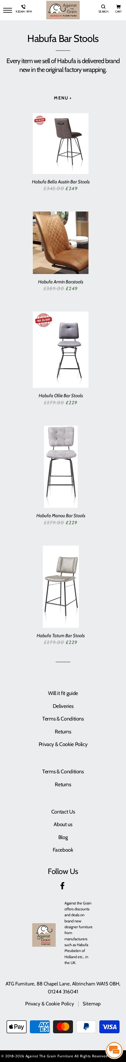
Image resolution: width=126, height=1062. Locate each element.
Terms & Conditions (63, 719)
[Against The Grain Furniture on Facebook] (63, 887)
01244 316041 (63, 992)
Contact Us (63, 812)
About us (63, 824)
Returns (63, 731)
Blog (63, 837)
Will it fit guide (63, 693)
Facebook (63, 850)
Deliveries (63, 706)
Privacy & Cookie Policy (63, 744)
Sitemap (92, 1004)
